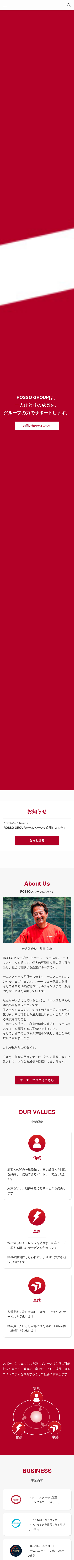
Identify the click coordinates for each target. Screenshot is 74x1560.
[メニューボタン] (5, 5)
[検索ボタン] (69, 5)
